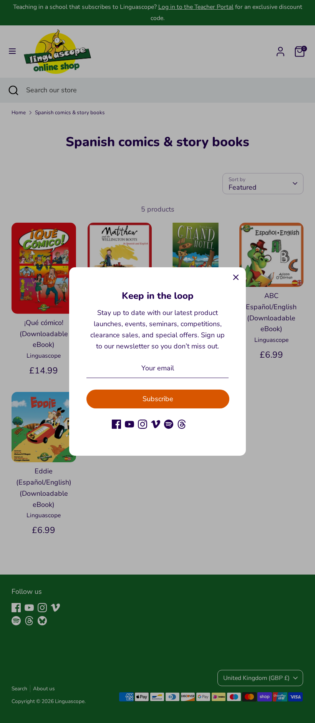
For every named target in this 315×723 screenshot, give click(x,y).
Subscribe (158, 398)
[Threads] (181, 424)
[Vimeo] (155, 424)
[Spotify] (168, 424)
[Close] (235, 277)
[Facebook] (116, 424)
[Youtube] (129, 424)
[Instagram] (142, 424)
